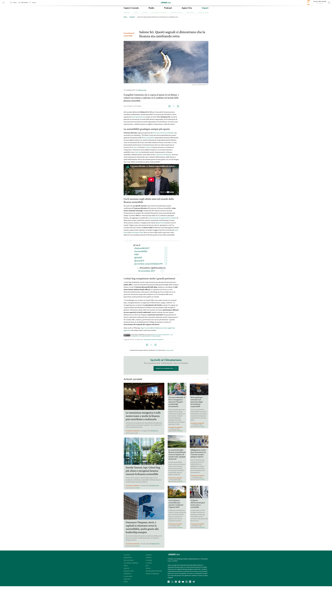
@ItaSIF (138, 257)
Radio (151, 8)
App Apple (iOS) (128, 560)
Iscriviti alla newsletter (164, 368)
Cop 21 (135, 147)
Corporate (127, 574)
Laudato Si (148, 147)
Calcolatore (128, 576)
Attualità (127, 555)
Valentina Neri (142, 90)
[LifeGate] (166, 2)
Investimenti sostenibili (129, 34)
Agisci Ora (187, 8)
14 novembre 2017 (146, 270)
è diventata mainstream (163, 154)
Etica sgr (202, 527)
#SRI (136, 254)
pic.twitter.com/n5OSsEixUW (148, 263)
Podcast (168, 8)
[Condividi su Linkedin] (178, 106)
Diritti (136, 12)
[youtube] (183, 582)
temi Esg (138, 152)
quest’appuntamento (138, 117)
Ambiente (127, 12)
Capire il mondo (131, 8)
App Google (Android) (131, 563)
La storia (149, 563)
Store (15, 2)
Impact (205, 8)
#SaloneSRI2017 (141, 248)
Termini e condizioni (152, 574)
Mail (147, 566)
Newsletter (24, 2)
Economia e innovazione (159, 12)
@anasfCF (139, 260)
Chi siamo (149, 560)
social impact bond (137, 232)
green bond (161, 223)
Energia (144, 12)
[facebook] (169, 582)
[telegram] (194, 582)
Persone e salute (203, 12)
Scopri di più (169, 350)
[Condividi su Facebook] (170, 106)
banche (154, 340)
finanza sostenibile (148, 137)
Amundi (137, 488)
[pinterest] (176, 582)
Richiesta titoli (129, 571)
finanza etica (147, 340)
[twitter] (172, 582)
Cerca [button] (34, 3)
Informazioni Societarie (154, 571)
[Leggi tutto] (207, 379)
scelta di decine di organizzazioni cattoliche (162, 218)
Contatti (148, 557)
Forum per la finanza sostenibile (163, 133)
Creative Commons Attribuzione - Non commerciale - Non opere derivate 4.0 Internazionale (152, 335)
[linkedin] (190, 582)
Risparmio (160, 340)
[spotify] (179, 582)
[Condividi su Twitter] (174, 106)
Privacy (148, 568)
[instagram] (186, 582)
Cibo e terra (190, 12)
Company (149, 555)
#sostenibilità (140, 251)
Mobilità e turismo (176, 12)
